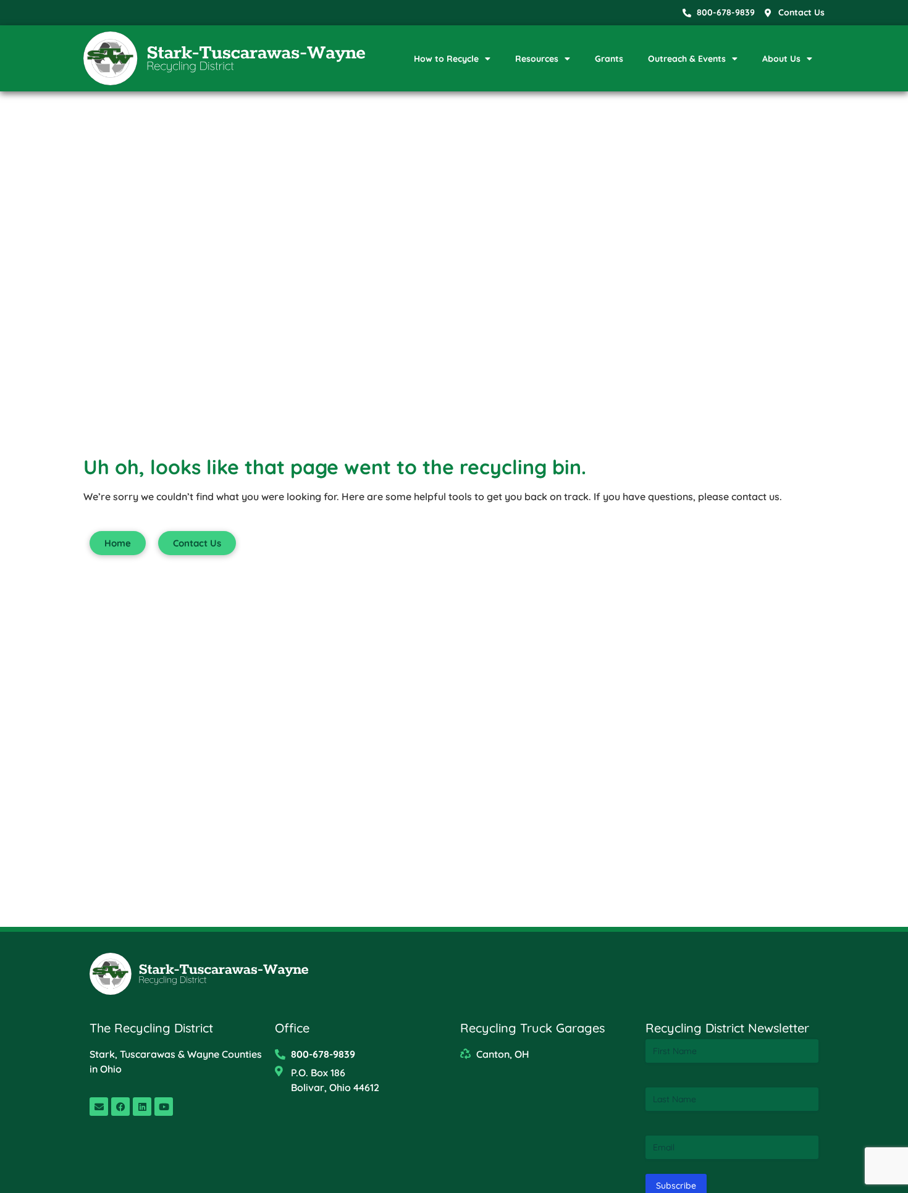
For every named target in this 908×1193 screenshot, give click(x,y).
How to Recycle (446, 58)
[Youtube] (163, 1106)
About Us (781, 58)
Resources (536, 58)
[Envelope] (99, 1106)
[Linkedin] (142, 1106)
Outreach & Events (687, 58)
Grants (609, 58)
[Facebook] (120, 1106)
